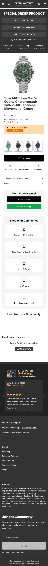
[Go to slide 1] (22, 413)
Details (7, 183)
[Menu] (3, 4)
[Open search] (9, 4)
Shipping (6, 451)
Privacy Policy (8, 461)
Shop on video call (24, 199)
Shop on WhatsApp (24, 207)
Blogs (4, 470)
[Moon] (18, 146)
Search (5, 447)
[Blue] (38, 146)
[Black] (28, 146)
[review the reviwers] (8, 391)
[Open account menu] (39, 4)
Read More (11, 408)
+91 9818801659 (29, 427)
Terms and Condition (11, 465)
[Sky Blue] (8, 146)
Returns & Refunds (10, 456)
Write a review (24, 349)
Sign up (24, 546)
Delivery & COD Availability (16, 178)
